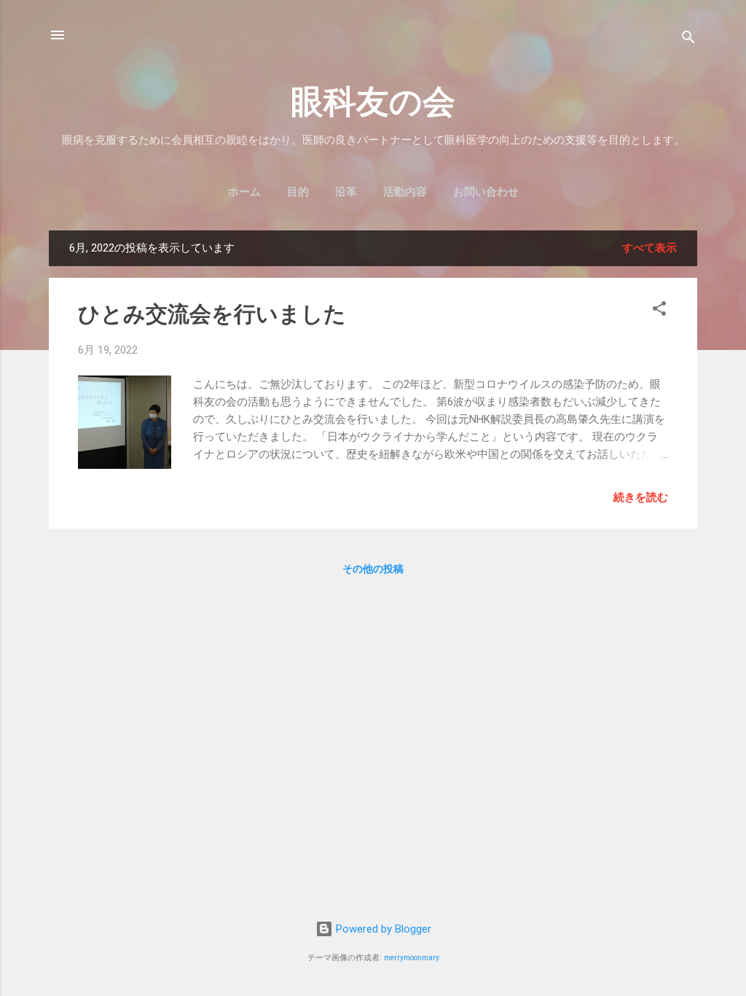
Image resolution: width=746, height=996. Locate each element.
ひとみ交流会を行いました (212, 314)
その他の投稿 (373, 569)
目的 (298, 191)
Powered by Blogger (382, 928)
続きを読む (640, 497)
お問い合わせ (486, 191)
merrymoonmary (411, 957)
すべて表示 (649, 247)
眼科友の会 (373, 101)
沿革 (346, 191)
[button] (659, 311)
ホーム (244, 191)
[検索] (688, 39)
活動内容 (405, 191)
